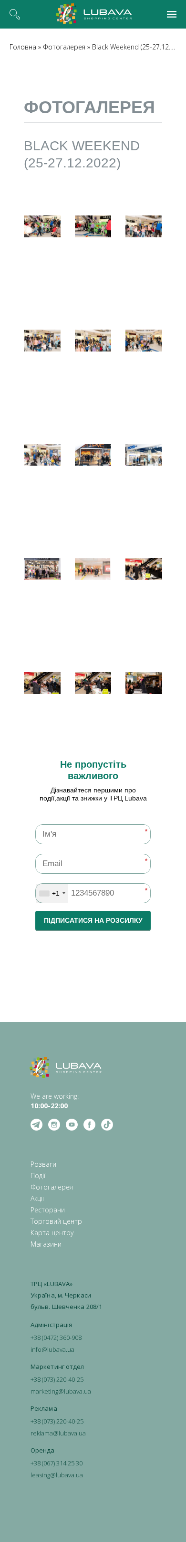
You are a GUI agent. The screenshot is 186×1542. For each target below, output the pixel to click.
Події (38, 1175)
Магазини (46, 1244)
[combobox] (52, 893)
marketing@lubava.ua (61, 1391)
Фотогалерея (64, 46)
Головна (23, 46)
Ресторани (48, 1209)
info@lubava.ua (52, 1349)
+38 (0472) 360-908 (56, 1337)
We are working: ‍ (55, 1101)
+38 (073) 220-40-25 (57, 1379)
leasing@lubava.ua (57, 1475)
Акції (37, 1198)
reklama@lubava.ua (58, 1433)
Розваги (43, 1164)
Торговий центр (56, 1221)
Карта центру (52, 1232)
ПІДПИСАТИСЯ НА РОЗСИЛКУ (93, 920)
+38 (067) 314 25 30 (57, 1463)
